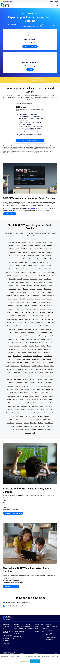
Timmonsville (16, 413)
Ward (49, 419)
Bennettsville (11, 252)
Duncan (50, 285)
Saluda (48, 393)
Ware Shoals (10, 423)
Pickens (22, 376)
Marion (37, 346)
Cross (40, 279)
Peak (46, 372)
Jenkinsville (35, 326)
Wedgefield (33, 423)
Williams (11, 429)
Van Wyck (27, 416)
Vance (34, 416)
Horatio (9, 322)
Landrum (9, 336)
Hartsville (13, 316)
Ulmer (12, 416)
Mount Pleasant (37, 356)
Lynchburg (17, 346)
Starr (51, 403)
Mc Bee (24, 349)
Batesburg (24, 249)
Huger (15, 322)
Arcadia (30, 245)
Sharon (15, 399)
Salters (42, 393)
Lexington (45, 336)
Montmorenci (47, 352)
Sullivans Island (25, 406)
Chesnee (34, 269)
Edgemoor (39, 289)
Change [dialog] (12, 1)
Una (17, 416)
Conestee (8, 275)
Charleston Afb (20, 269)
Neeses (43, 359)
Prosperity (39, 379)
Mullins (19, 359)
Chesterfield (48, 269)
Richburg (32, 382)
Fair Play (16, 295)
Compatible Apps (29, 628)
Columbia (51, 272)
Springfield (45, 403)
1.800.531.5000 (43, 232)
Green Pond (20, 309)
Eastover (25, 289)
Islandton (30, 322)
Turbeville (51, 413)
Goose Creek (18, 305)
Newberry (26, 362)
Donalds (22, 285)
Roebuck (43, 386)
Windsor (33, 429)
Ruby (16, 389)
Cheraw (28, 269)
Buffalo (46, 259)
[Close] (57, 656)
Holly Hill (27, 319)
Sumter (51, 406)
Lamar (37, 332)
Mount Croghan (27, 356)
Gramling (26, 305)
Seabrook (44, 396)
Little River (29, 339)
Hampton (27, 312)
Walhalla (29, 419)
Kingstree (48, 329)
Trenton (40, 413)
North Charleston (25, 366)
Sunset (10, 409)
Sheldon (28, 399)
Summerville (43, 406)
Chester (41, 269)
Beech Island (43, 249)
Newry (32, 362)
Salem (32, 393)
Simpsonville (43, 399)
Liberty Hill (11, 339)
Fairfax (22, 295)
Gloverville (10, 305)
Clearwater (11, 242)
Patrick (25, 372)
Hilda (47, 316)
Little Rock (36, 339)
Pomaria (25, 379)
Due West (43, 285)
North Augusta (15, 366)
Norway (46, 366)
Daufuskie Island (37, 282)
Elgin (24, 292)
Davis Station (48, 282)
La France (10, 332)
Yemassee (28, 433)
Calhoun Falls (13, 262)
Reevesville (12, 382)
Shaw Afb (21, 399)
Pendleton (15, 376)
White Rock (34, 426)
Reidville (19, 382)
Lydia (51, 342)
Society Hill (28, 403)
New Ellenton (11, 362)
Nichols (38, 362)
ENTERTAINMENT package (8, 631)
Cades (51, 259)
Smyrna (21, 403)
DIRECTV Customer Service (51, 627)
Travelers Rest (32, 413)
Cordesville (44, 275)
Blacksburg (34, 252)
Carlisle (49, 262)
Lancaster (44, 332)
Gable (43, 299)
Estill (49, 292)
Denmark (10, 285)
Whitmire (50, 426)
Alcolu (50, 242)
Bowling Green (11, 259)
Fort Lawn (15, 299)
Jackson (50, 322)
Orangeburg (20, 369)
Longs (22, 342)
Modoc (24, 352)
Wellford (40, 423)
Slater (9, 403)
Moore (9, 356)
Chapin (42, 265)
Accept (35, 661)
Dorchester (29, 285)
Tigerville (49, 409)
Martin (43, 346)
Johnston (21, 329)
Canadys (42, 262)
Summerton (34, 406)
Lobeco (43, 339)
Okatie (52, 366)
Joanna (42, 326)
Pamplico (50, 369)
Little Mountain (20, 339)
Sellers (51, 396)
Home (4, 613)
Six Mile (51, 399)
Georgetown (41, 302)
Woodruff (48, 429)
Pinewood (49, 376)
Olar (14, 369)
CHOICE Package (7, 635)
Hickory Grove (40, 316)
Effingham (12, 292)
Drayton (36, 285)
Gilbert (18, 242)
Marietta (31, 346)
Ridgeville (18, 386)
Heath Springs (22, 316)
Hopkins (50, 319)
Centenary (29, 265)
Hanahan (34, 312)
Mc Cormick (12, 352)
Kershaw (35, 329)
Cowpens (26, 279)
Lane (15, 336)
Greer (49, 309)
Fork (9, 299)
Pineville (42, 376)
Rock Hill (36, 386)
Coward (19, 279)
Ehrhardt (19, 292)
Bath (30, 249)
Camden (20, 262)
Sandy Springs (11, 396)
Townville (24, 413)
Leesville (38, 336)
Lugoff (41, 342)
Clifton (29, 272)
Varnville (40, 416)
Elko (29, 292)
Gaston (34, 302)
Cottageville (12, 279)
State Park (16, 406)
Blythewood (30, 255)
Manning (24, 346)
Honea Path (43, 319)
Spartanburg (36, 403)
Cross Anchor (47, 279)
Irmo (25, 322)
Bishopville (26, 252)
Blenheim (16, 255)
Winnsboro (41, 429)
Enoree (44, 292)
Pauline (31, 372)
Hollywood (35, 319)
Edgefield (32, 289)
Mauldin (49, 346)
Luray (46, 342)
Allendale (10, 245)
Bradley (25, 259)
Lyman (11, 346)
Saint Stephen (24, 393)
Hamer (21, 312)
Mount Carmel (17, 356)
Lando (50, 332)
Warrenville (19, 423)
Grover (16, 312)
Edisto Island (47, 289)
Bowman (19, 259)
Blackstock (42, 252)
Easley (19, 289)
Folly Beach (50, 295)
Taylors (43, 409)
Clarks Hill (9, 272)
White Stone (42, 426)
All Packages (6, 628)
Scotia (31, 396)
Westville (26, 426)
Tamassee (31, 409)
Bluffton (23, 255)
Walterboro (43, 419)
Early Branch (12, 289)
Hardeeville (42, 312)
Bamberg (10, 249)
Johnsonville (12, 329)
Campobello (35, 262)
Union (21, 416)
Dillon (16, 285)
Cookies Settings (24, 661)
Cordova (51, 275)
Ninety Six (45, 362)
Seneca (9, 399)
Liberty (51, 336)
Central (36, 265)
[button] (30, 602)
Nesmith (48, 359)
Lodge (8, 342)
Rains (45, 379)
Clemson (16, 272)
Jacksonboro (10, 326)
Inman (20, 322)
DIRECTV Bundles (40, 628)
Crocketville (33, 279)
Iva (45, 322)
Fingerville (36, 295)
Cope (38, 275)
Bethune (19, 252)
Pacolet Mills (35, 369)
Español (57, 1)
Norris (51, 362)
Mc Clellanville (32, 349)
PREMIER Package (8, 641)
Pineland (36, 376)
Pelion (51, 372)
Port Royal (32, 379)
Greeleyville (12, 309)
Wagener (23, 419)
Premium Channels (19, 631)
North (7, 366)
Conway (22, 275)
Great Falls (49, 305)
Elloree (39, 292)
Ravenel (51, 379)
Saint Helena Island (47, 389)
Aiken (44, 242)
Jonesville (28, 329)
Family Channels (18, 634)
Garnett (28, 302)
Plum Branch (17, 379)
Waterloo (26, 423)
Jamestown (19, 326)
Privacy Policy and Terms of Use (51, 638)
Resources (49, 631)
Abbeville (30, 242)
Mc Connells (47, 349)
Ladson (17, 332)
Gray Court (42, 305)
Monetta (40, 352)
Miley (18, 352)
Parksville (9, 372)
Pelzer (9, 376)
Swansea (16, 409)
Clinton (35, 272)
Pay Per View (17, 636)
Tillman (8, 413)
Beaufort (35, 249)
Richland (39, 382)
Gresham (9, 312)
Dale (16, 282)
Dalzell (22, 282)
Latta (25, 336)
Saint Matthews (14, 393)
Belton (50, 249)
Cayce (23, 265)
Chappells (48, 265)
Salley (37, 393)
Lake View (31, 332)
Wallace (36, 419)
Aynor (43, 245)
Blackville (49, 252)
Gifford (48, 302)
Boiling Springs (40, 255)
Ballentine (49, 245)
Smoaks (15, 403)
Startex (9, 406)
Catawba (17, 265)
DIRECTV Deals (39, 631)
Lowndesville (34, 342)
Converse (15, 275)
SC (15, 613)
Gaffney (12, 302)
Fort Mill (22, 299)
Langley (20, 336)
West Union (10, 426)
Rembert (26, 382)
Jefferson (27, 326)
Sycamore (23, 409)
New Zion (19, 362)
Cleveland (23, 272)
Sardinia (25, 396)
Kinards (41, 329)
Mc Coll (40, 349)
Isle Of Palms (39, 322)
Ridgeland (10, 386)
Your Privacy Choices (52, 634)
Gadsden (49, 299)
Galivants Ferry (20, 302)
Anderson (17, 245)
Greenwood (43, 309)
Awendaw (37, 245)
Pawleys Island (39, 372)
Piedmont (29, 376)
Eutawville (9, 295)
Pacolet (27, 369)
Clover (44, 272)
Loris (27, 342)
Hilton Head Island (12, 319)
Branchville (32, 259)
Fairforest (28, 295)
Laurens (31, 336)
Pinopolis (9, 379)
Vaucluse (46, 416)
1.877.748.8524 (24, 233)
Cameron (27, 262)
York (34, 433)
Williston (27, 429)
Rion (31, 386)
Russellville (28, 389)
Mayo (18, 349)
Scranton (37, 396)
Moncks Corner (32, 352)
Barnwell (17, 249)
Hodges (21, 319)
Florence (43, 295)
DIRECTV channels (32, 208)
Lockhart (49, 339)
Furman (37, 299)
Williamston (19, 429)
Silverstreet (35, 399)
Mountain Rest (48, 356)
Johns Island (49, 326)
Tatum (37, 409)
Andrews (24, 245)
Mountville (12, 359)
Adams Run (38, 242)
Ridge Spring (47, 382)
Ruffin (21, 389)
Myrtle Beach (35, 359)
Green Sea (28, 309)
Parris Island (17, 372)
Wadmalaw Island (14, 419)
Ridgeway (25, 386)
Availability (10, 613)
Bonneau (48, 255)
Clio (40, 272)
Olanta (9, 369)
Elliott (33, 292)
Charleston (11, 269)
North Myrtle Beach (37, 366)
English (51, 1)
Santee (19, 396)
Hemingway (31, 316)
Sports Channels (18, 628)
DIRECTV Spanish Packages (8, 644)
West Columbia (49, 423)
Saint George (36, 389)
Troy (45, 413)
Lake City (23, 332)
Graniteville (34, 305)
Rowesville (10, 389)
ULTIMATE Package (8, 638)
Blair (10, 255)
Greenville (35, 309)
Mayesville (12, 349)
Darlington (28, 282)
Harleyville (50, 312)
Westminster (19, 426)
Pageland (43, 369)
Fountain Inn (30, 299)
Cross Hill (11, 282)
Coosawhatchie (30, 275)
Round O (49, 386)
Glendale (23, 242)
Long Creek (15, 342)
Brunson (39, 259)
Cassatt (11, 265)
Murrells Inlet (26, 359)
